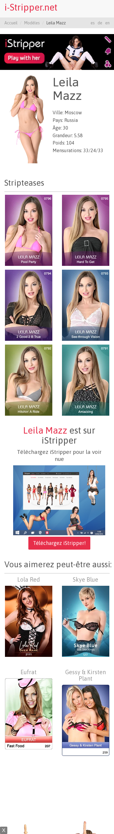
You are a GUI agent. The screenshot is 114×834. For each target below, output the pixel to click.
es (93, 23)
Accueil (11, 23)
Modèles (32, 23)
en (107, 23)
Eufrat (28, 672)
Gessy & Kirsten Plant (85, 675)
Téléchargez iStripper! (59, 543)
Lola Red (28, 579)
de (100, 23)
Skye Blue (85, 579)
